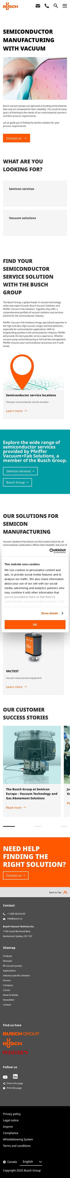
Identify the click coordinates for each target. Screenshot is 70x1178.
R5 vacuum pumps (12, 965)
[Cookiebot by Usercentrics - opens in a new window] (50, 551)
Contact (7, 1004)
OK (35, 624)
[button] (9, 826)
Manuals (7, 960)
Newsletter (8, 999)
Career (6, 990)
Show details (49, 613)
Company (8, 985)
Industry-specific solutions (16, 975)
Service (7, 980)
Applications (9, 970)
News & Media (10, 995)
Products (7, 956)
